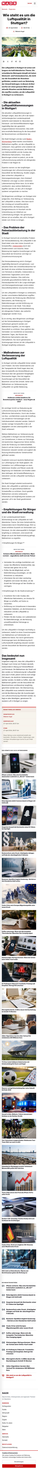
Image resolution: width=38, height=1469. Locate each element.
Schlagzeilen (6, 1406)
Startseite (4, 9)
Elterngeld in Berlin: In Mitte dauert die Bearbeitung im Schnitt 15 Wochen (20, 1360)
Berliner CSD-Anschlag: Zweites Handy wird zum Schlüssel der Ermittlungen (18, 1219)
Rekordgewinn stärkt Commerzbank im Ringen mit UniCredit (20, 1296)
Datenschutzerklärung (9, 1447)
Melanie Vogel (19, 31)
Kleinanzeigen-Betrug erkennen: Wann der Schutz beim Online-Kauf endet (20, 1343)
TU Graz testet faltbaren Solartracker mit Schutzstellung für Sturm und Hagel (15, 1063)
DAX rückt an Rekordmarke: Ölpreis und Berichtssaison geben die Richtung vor (15, 1271)
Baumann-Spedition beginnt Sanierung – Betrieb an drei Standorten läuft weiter (19, 880)
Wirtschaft (5, 1413)
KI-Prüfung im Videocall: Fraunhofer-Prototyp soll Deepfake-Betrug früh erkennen (18, 984)
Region (4, 1416)
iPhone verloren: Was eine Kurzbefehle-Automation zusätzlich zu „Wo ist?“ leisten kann (18, 775)
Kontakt (4, 1440)
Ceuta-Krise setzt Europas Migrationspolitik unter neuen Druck (19, 1327)
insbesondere (18, 246)
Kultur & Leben (7, 1423)
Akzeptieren (19, 1466)
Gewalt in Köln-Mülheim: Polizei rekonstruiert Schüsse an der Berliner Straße (17, 1115)
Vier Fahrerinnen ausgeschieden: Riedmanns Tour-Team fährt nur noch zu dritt (19, 1141)
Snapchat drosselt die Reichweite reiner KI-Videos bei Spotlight (21, 1303)
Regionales (12, 9)
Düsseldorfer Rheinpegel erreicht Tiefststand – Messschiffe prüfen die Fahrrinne (17, 1167)
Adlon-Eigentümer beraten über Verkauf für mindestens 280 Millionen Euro (16, 1037)
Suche (30, 3)
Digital (4, 1420)
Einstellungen (19, 1461)
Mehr (4, 1430)
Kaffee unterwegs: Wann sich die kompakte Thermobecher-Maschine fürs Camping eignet (17, 932)
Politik (4, 1409)
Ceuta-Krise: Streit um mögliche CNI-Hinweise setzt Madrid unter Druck (17, 1245)
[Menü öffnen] (35, 3)
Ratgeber (5, 1426)
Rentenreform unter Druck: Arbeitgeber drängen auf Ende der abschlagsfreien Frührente (18, 854)
